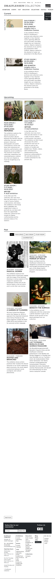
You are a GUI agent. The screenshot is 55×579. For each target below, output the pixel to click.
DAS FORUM (29, 234)
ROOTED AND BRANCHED (12, 358)
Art (26, 557)
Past (46, 19)
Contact (46, 538)
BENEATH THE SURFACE (40, 308)
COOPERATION (27, 237)
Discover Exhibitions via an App (29, 542)
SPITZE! (7, 191)
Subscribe (22, 530)
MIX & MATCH (29, 26)
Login (45, 543)
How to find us (20, 557)
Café (17, 559)
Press (28, 2)
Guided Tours (19, 556)
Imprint (46, 540)
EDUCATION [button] (25, 9)
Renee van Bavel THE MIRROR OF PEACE (38, 258)
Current (47, 14)
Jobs (36, 540)
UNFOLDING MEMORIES (9, 130)
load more (8, 517)
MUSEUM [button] (50, 9)
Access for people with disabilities (19, 563)
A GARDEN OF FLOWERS (17, 310)
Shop (17, 560)
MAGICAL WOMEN (14, 271)
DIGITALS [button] (43, 9)
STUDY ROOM (40, 234)
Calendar (18, 547)
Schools (27, 551)
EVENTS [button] (14, 9)
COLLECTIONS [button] (35, 9)
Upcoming (48, 16)
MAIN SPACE (19, 234)
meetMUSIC (38, 542)
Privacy (46, 541)
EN (38, 2)
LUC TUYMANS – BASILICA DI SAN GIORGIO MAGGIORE (38, 344)
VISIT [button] (19, 9)
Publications (22, 2)
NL (40, 2)
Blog (15, 2)
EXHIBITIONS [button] (6, 9)
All (12, 234)
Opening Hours (20, 551)
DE (35, 2)
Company (28, 556)
